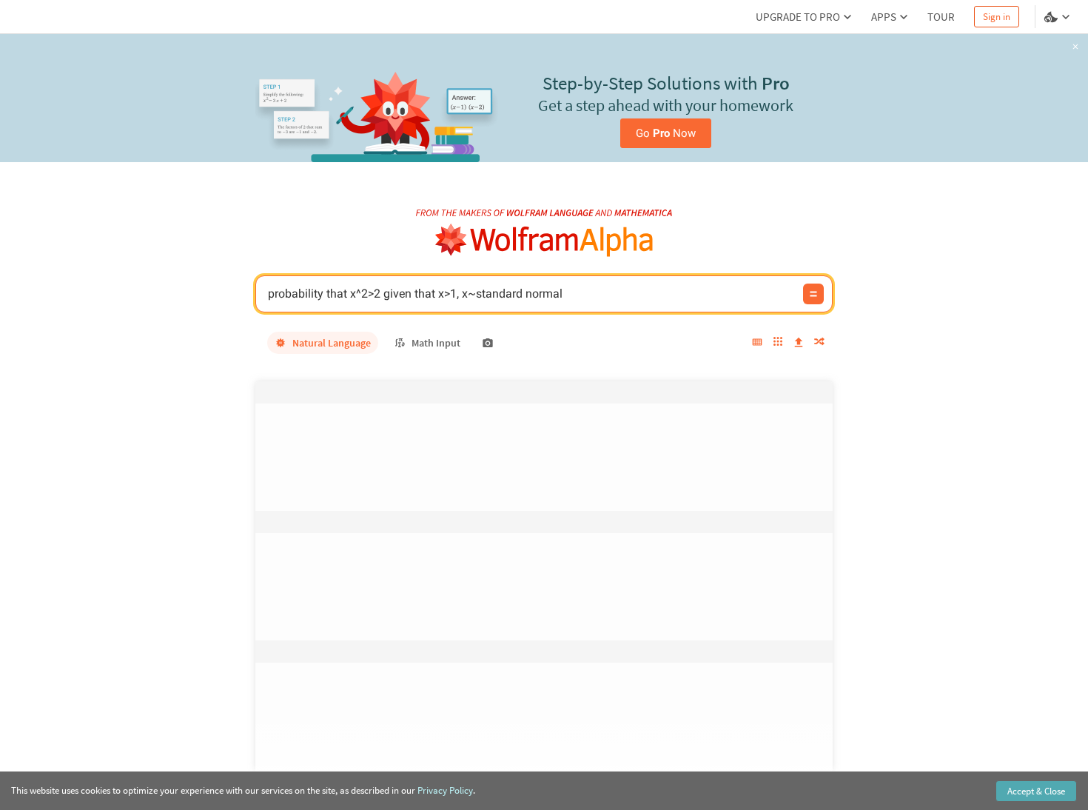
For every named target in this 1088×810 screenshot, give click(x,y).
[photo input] (488, 343)
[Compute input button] (813, 294)
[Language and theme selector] (1058, 17)
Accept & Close (1036, 791)
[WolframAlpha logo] (544, 240)
